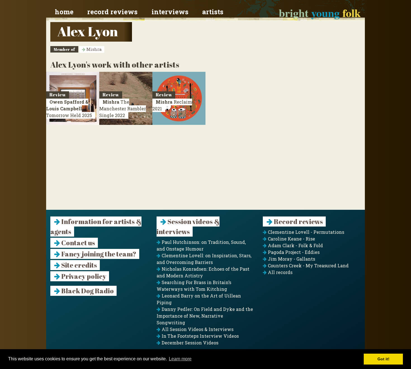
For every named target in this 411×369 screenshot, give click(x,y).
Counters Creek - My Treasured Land (308, 265)
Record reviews (112, 11)
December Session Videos (189, 343)
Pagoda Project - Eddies (293, 252)
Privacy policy (83, 276)
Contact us (77, 242)
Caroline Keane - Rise (291, 239)
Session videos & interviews (188, 226)
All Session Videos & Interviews (196, 329)
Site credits (78, 265)
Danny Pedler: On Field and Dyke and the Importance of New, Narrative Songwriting (205, 315)
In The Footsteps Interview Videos (199, 336)
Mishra (93, 49)
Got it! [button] (383, 359)
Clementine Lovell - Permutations (305, 232)
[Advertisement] (205, 171)
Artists (212, 11)
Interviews (170, 11)
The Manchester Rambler (122, 108)
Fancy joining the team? (98, 253)
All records (279, 272)
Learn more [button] (180, 358)
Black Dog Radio (87, 290)
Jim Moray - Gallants (291, 259)
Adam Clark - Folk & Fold (295, 245)
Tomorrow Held (69, 108)
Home (64, 11)
